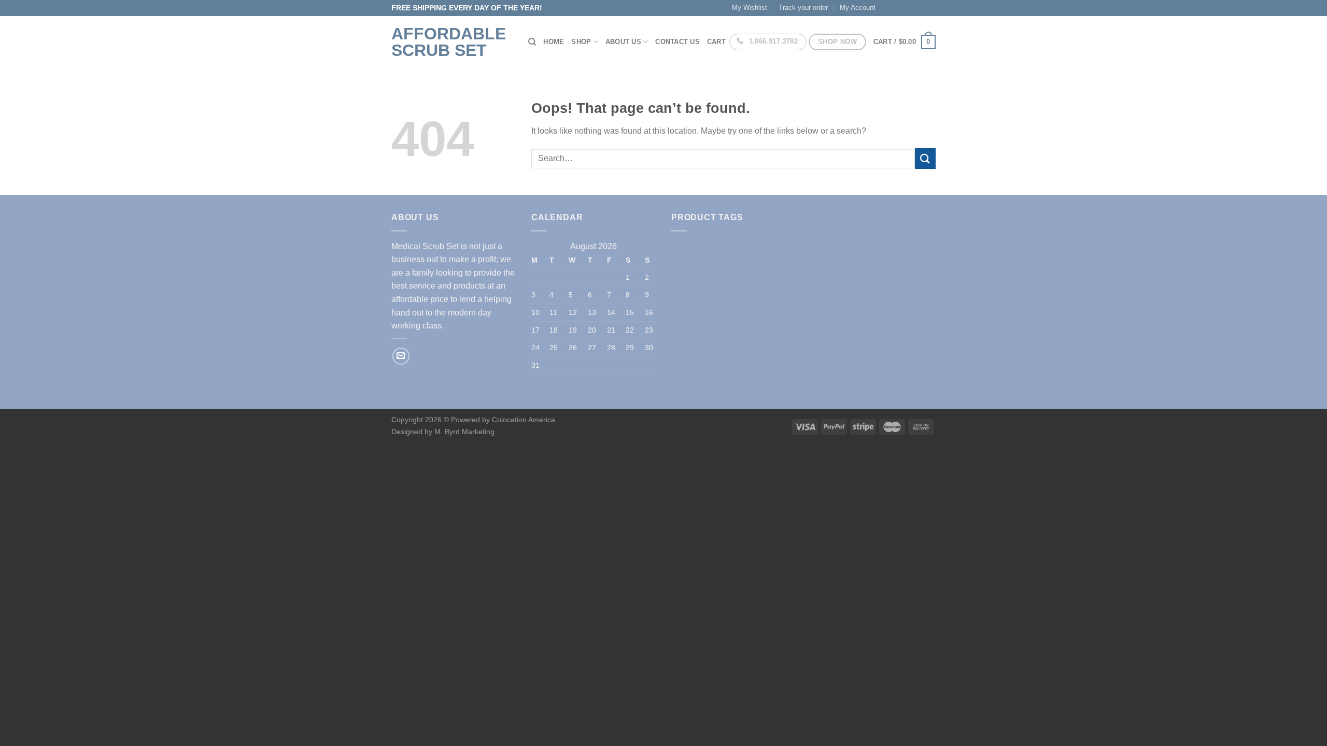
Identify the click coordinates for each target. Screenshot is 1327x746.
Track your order (803, 7)
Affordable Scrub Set (448, 42)
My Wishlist (749, 7)
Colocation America (523, 419)
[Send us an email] (401, 356)
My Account (858, 7)
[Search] (532, 42)
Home (553, 42)
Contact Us (677, 42)
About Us (623, 42)
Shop (581, 42)
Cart (716, 42)
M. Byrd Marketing (463, 431)
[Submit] (925, 158)
